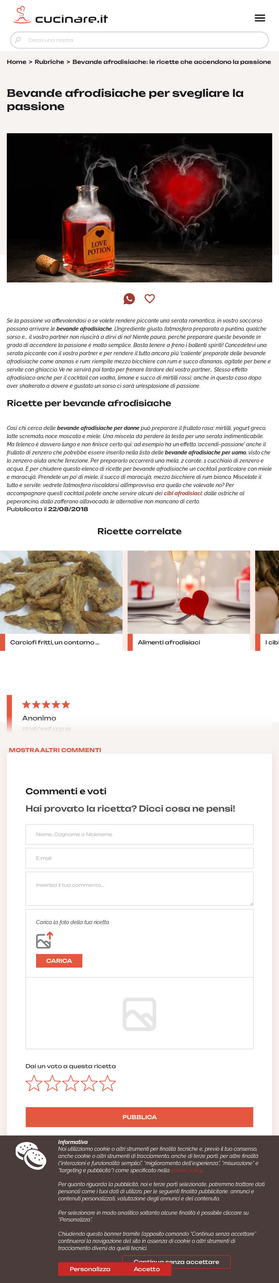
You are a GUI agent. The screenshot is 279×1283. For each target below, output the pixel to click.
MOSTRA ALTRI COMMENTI (55, 750)
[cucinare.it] (107, 15)
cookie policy (186, 1170)
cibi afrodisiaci (183, 493)
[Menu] (260, 19)
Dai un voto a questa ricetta (71, 1066)
